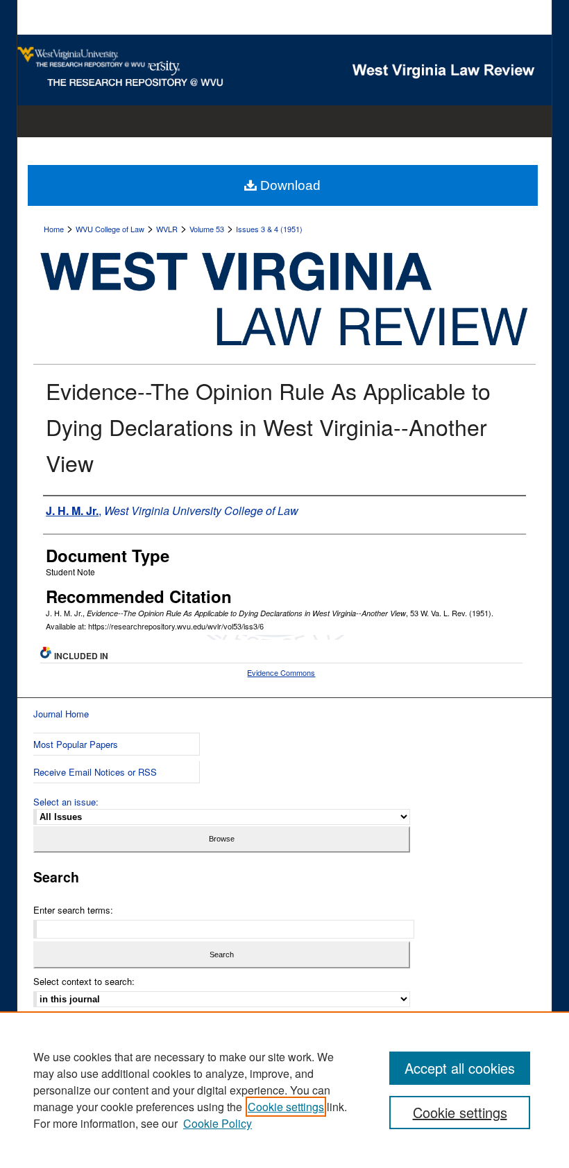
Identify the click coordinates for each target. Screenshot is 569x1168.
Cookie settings (286, 1107)
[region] (284, 1089)
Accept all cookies (460, 1068)
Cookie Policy (217, 1123)
